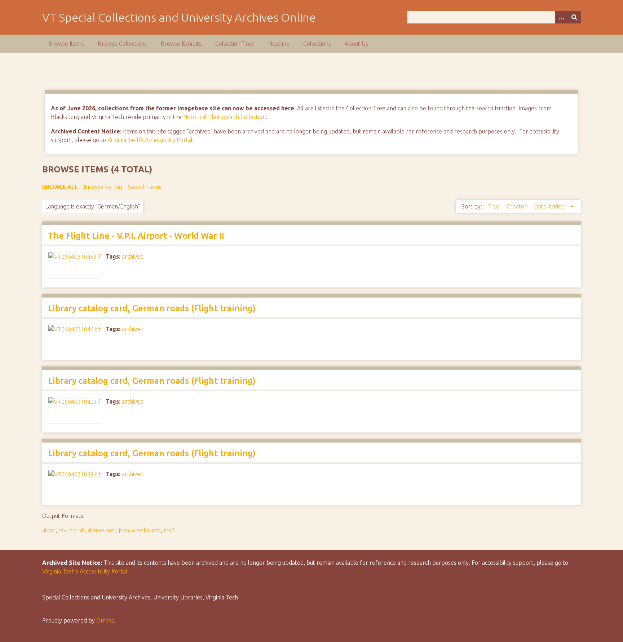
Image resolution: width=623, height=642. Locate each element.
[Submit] (574, 17)
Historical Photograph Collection (224, 117)
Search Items (145, 187)
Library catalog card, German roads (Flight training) (152, 308)
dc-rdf (77, 530)
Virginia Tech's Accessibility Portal (150, 140)
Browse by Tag (103, 187)
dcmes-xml (102, 530)
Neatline (279, 43)
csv (62, 530)
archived (132, 256)
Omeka (105, 620)
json (124, 530)
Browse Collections (122, 43)
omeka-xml (146, 530)
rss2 (169, 530)
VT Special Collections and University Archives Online (179, 17)
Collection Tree (235, 43)
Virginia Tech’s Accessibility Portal (84, 571)
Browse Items (66, 43)
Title (494, 206)
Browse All (60, 187)
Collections (317, 43)
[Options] (561, 17)
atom (49, 530)
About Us (356, 43)
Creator (517, 206)
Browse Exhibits (181, 43)
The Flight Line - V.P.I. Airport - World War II (136, 236)
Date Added (550, 206)
